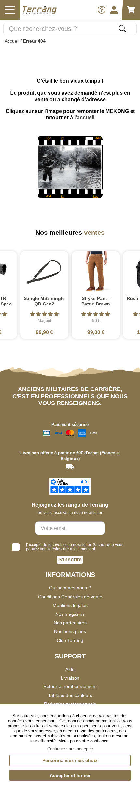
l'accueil (84, 117)
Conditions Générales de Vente (70, 596)
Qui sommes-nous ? (70, 587)
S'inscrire (70, 559)
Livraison (70, 678)
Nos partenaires (70, 622)
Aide (70, 669)
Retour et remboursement (70, 686)
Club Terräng (70, 640)
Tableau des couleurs (70, 695)
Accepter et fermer (70, 775)
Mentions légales (70, 605)
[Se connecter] (114, 10)
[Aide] (101, 10)
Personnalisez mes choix (70, 760)
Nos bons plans (70, 631)
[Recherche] (122, 28)
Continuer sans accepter (70, 748)
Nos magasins (70, 614)
